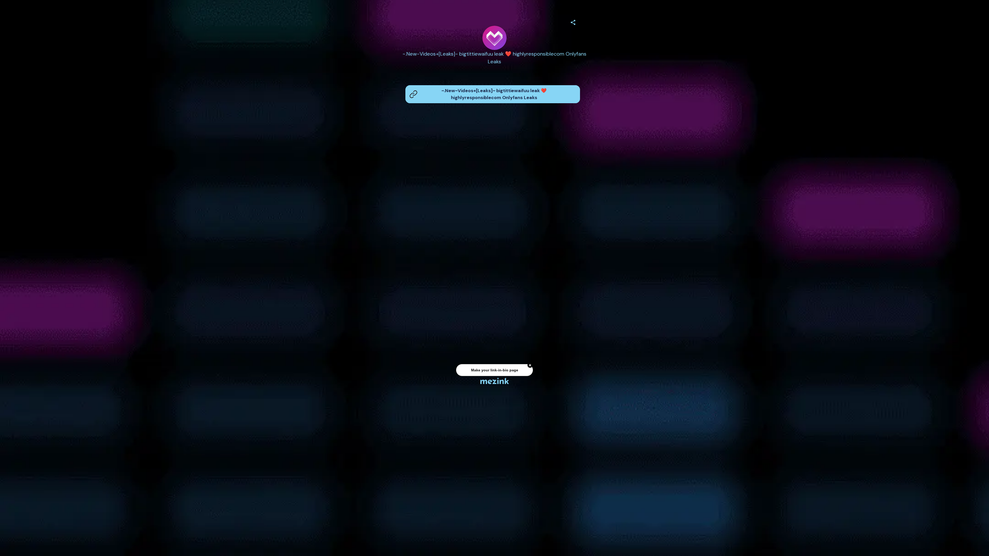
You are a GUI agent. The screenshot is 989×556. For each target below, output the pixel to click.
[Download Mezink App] (494, 381)
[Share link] (573, 21)
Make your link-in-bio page (494, 370)
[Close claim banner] (530, 365)
